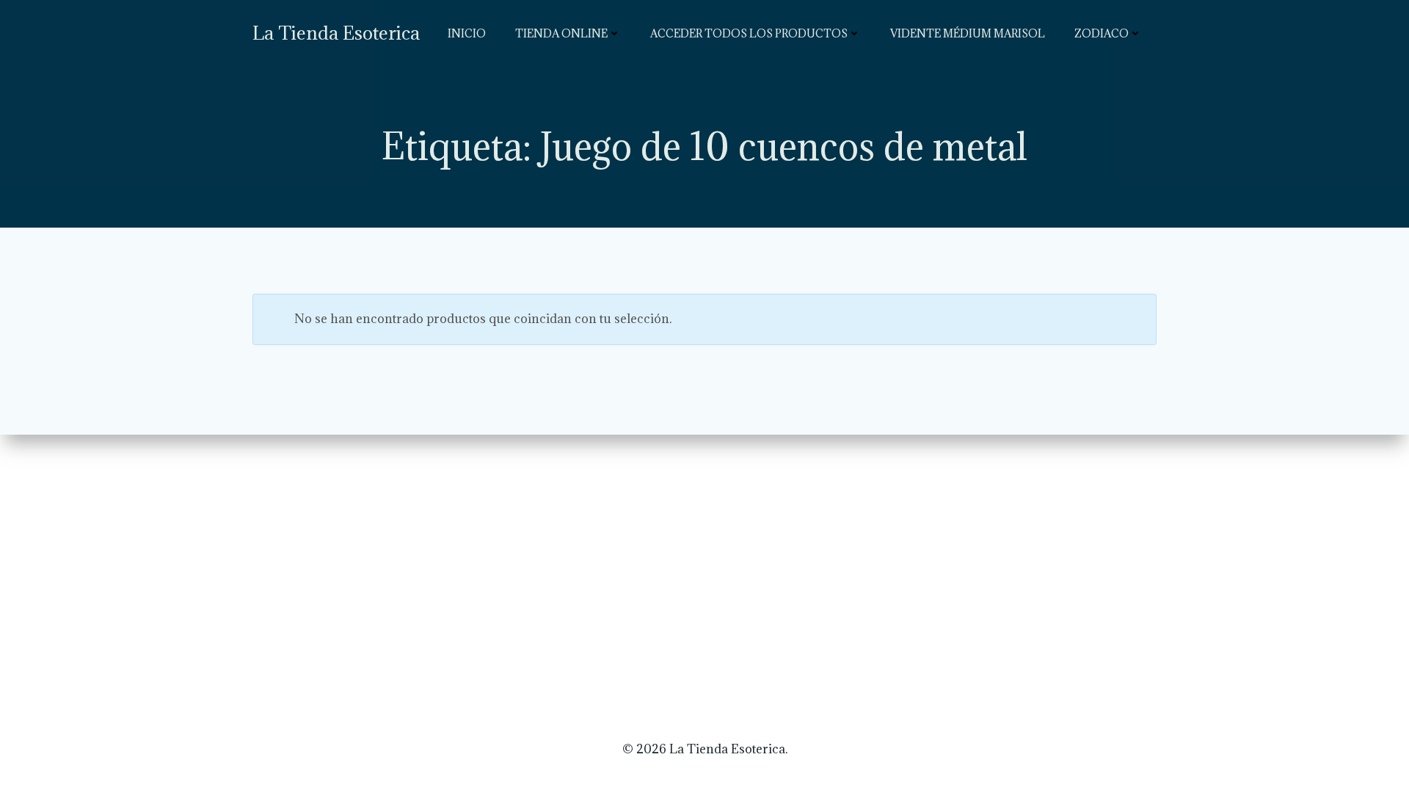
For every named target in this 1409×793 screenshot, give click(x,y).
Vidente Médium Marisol (967, 33)
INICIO (467, 33)
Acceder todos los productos (749, 33)
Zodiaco (1101, 33)
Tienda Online (561, 33)
